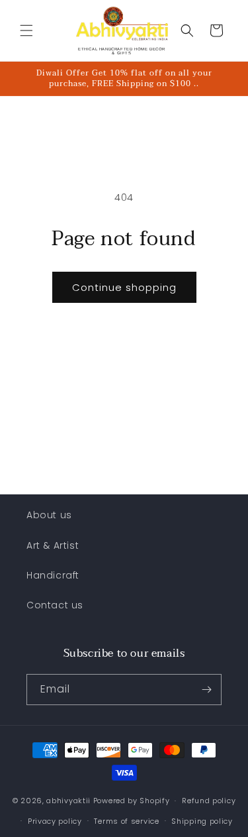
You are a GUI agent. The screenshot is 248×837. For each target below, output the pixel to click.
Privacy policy (55, 821)
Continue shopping (124, 287)
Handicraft (52, 575)
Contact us (54, 605)
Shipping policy (202, 821)
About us (49, 515)
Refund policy (208, 800)
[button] (26, 30)
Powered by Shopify (131, 800)
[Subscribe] (206, 689)
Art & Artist (52, 545)
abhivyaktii (68, 800)
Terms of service (126, 821)
